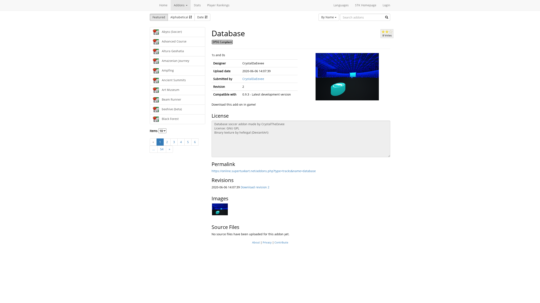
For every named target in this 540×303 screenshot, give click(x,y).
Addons (179, 5)
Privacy (267, 242)
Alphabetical (179, 17)
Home (163, 5)
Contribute (281, 242)
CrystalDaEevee (253, 79)
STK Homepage (365, 5)
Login (386, 5)
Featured (159, 17)
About (256, 242)
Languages (341, 5)
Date (201, 17)
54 (161, 149)
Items (154, 131)
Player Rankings (218, 5)
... (153, 149)
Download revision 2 (255, 187)
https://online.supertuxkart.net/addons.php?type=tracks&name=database (264, 171)
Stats (197, 5)
